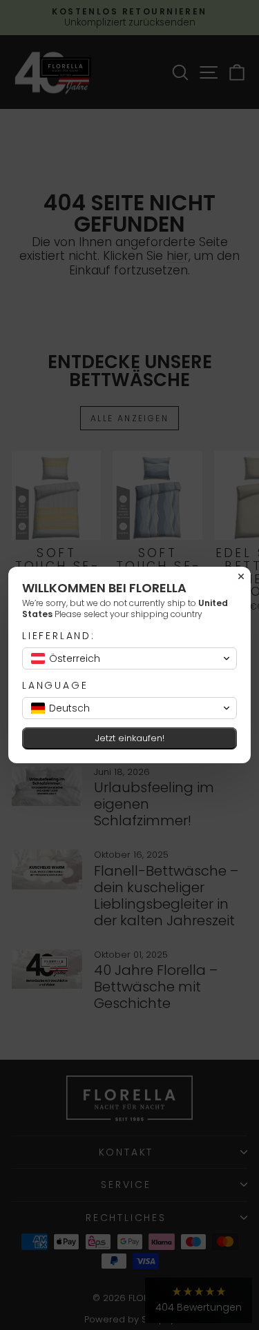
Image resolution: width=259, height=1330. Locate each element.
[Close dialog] (241, 576)
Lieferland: (58, 636)
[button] (129, 658)
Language (55, 686)
